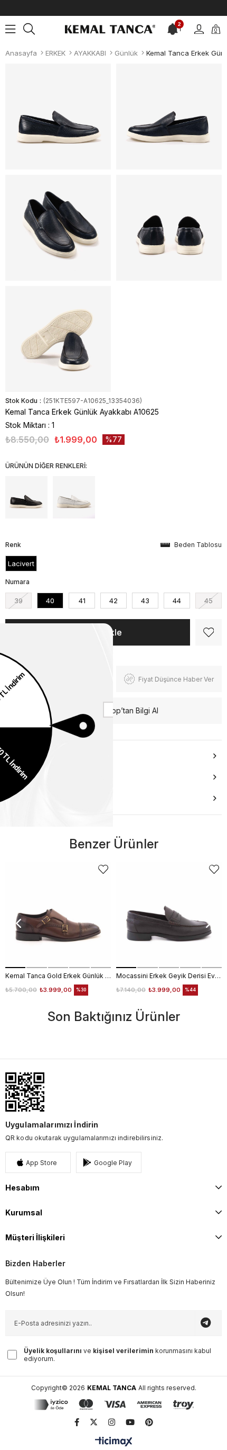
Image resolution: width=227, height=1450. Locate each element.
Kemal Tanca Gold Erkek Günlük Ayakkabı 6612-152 (58, 976)
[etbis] (24, 1092)
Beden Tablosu (198, 545)
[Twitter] (94, 1422)
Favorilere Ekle (103, 869)
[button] (15, 967)
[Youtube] (130, 1422)
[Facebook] (76, 1422)
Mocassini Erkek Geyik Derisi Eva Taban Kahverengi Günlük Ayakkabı (169, 976)
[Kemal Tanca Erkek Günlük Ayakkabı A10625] (26, 497)
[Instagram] (111, 1422)
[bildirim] (172, 29)
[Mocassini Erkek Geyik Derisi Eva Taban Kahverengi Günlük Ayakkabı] (169, 915)
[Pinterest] (149, 1422)
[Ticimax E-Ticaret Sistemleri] (114, 1442)
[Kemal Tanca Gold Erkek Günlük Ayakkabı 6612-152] (58, 915)
